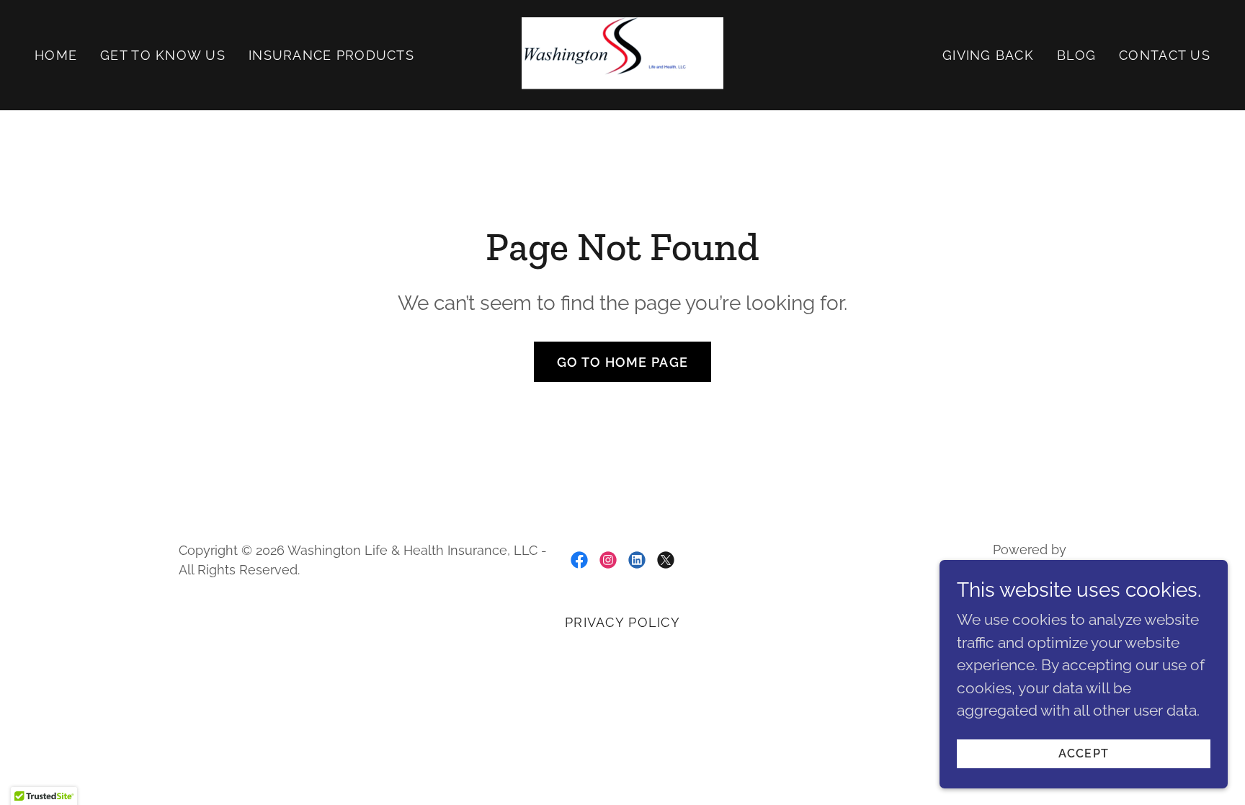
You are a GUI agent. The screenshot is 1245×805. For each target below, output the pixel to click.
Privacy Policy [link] (622, 622)
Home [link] (56, 55)
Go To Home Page (622, 362)
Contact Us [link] (1164, 55)
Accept (1083, 753)
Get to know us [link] (163, 55)
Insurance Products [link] (331, 55)
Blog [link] (1076, 55)
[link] (622, 54)
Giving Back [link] (988, 55)
